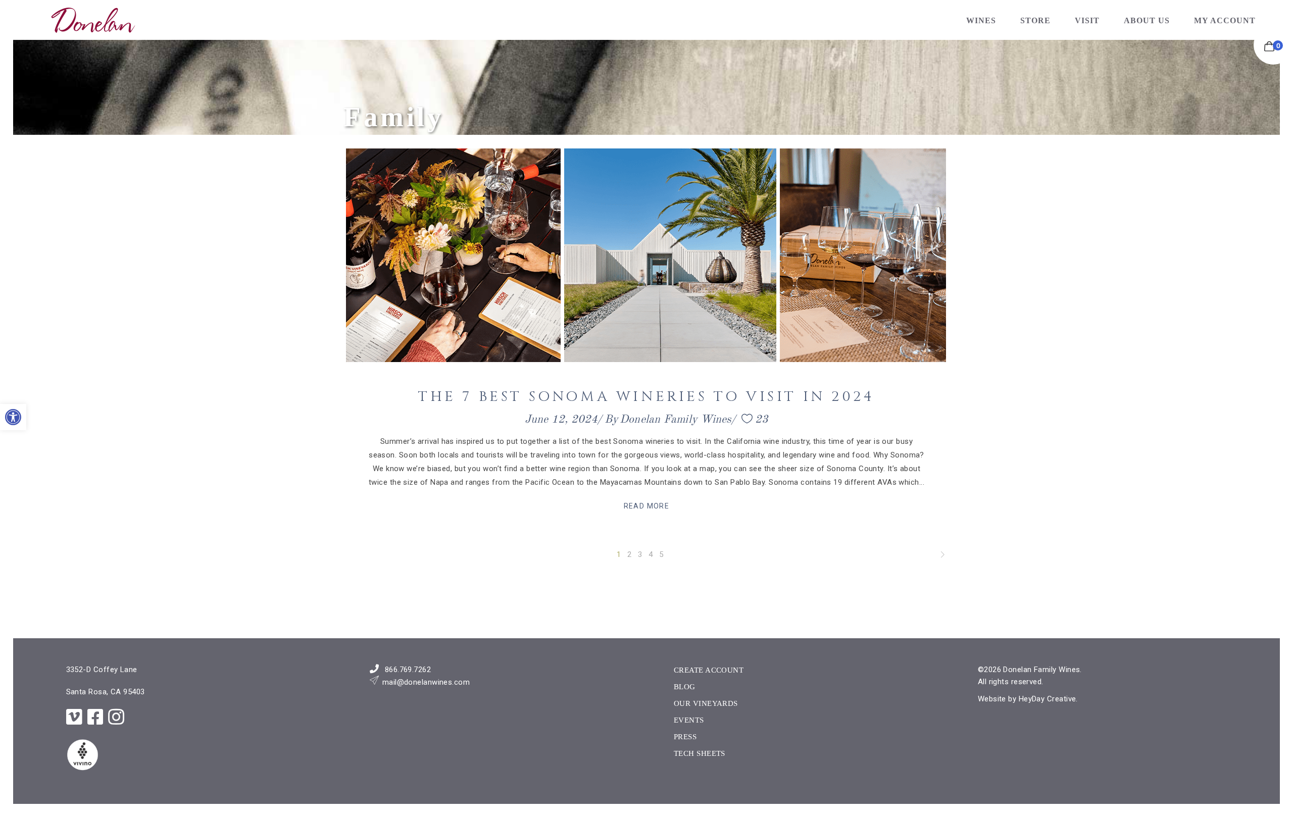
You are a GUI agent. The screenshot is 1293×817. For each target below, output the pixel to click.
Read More (647, 506)
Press (685, 737)
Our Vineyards (706, 703)
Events (689, 720)
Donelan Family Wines (675, 419)
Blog (684, 687)
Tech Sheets (699, 753)
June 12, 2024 (561, 419)
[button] (13, 417)
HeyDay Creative (1047, 698)
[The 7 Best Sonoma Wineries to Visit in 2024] (646, 255)
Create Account (708, 670)
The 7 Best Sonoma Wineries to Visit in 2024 (646, 396)
